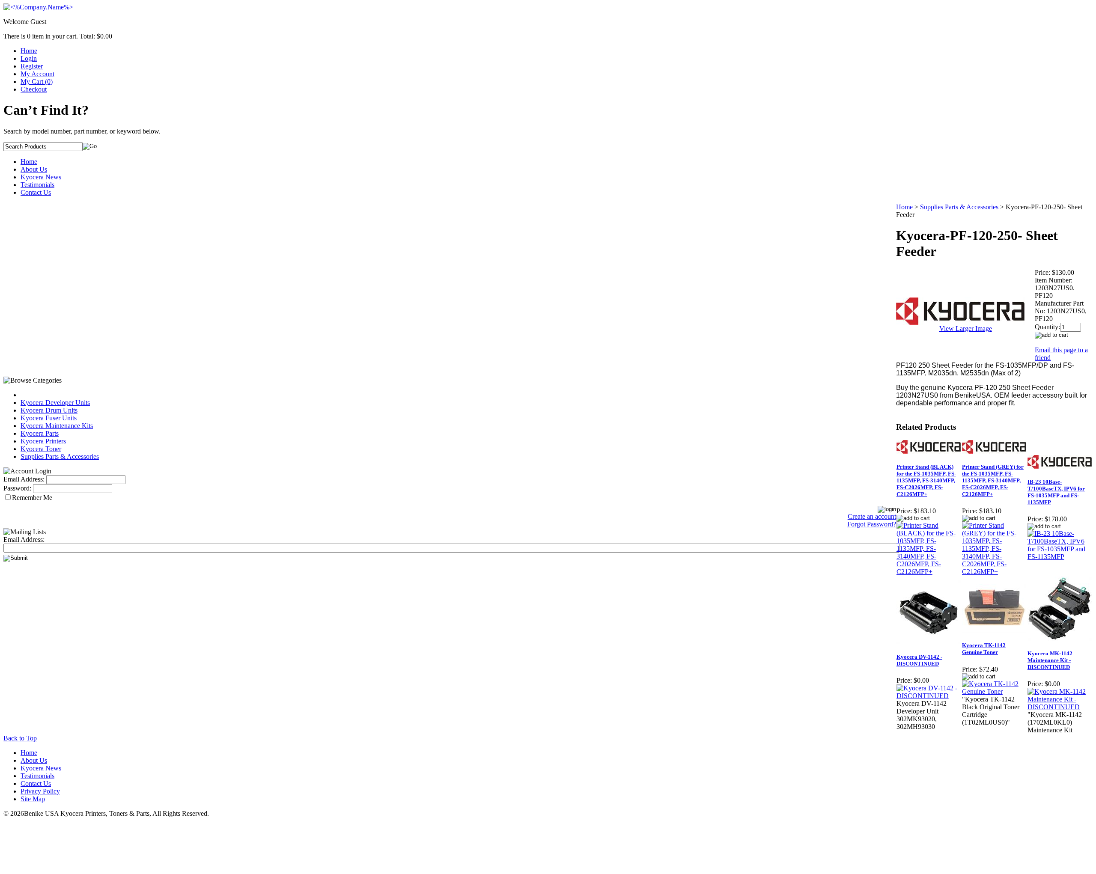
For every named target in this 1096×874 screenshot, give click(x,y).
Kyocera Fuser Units (49, 418)
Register (32, 66)
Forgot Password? (871, 524)
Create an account (872, 516)
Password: (17, 488)
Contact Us (36, 192)
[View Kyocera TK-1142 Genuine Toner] (994, 691)
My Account (37, 73)
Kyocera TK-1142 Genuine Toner (984, 648)
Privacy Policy (40, 791)
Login (29, 58)
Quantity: (1047, 326)
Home (29, 50)
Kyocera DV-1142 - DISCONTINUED (919, 660)
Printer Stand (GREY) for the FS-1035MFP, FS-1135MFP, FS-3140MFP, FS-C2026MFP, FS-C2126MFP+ (993, 480)
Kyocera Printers (43, 441)
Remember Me (32, 497)
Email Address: (24, 479)
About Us (34, 169)
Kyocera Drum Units (49, 410)
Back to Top (20, 738)
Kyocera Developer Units (55, 402)
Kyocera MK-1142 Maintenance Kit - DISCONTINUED (1050, 660)
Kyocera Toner (41, 448)
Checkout (34, 89)
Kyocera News (41, 177)
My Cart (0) (37, 81)
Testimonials (37, 184)
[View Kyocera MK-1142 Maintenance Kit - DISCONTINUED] (1060, 706)
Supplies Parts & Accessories (60, 456)
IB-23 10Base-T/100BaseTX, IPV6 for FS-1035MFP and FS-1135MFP (1056, 492)
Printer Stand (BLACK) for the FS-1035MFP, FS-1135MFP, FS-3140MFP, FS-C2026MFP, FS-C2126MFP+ (926, 480)
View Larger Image (965, 328)
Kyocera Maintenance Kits (57, 425)
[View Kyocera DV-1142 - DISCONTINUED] (928, 695)
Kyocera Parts (40, 433)
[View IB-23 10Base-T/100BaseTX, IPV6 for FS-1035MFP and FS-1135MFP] (1060, 556)
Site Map (33, 799)
